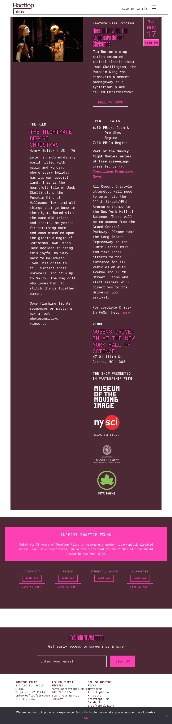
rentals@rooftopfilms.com (71, 688)
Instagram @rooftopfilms (98, 690)
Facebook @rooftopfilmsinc (101, 703)
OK (86, 717)
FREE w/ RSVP (110, 102)
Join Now (31, 578)
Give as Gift (32, 586)
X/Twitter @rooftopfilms (98, 697)
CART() (142, 8)
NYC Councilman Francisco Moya (113, 171)
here (126, 312)
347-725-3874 (62, 692)
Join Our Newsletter (86, 638)
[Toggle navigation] (154, 9)
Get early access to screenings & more (86, 646)
